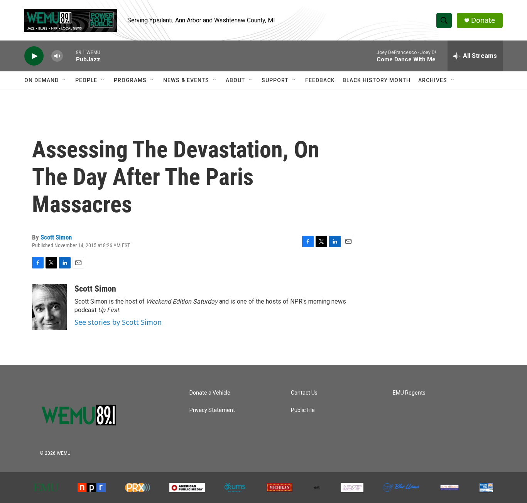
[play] (34, 56)
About (235, 80)
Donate (483, 20)
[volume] (57, 56)
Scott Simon (56, 237)
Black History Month (376, 80)
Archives (432, 80)
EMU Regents (409, 393)
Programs (130, 80)
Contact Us (304, 393)
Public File (303, 410)
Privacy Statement (212, 410)
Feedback (320, 80)
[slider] (69, 56)
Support (275, 80)
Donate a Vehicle (209, 393)
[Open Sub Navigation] (64, 80)
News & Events (186, 80)
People (86, 80)
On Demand (41, 80)
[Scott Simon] (49, 307)
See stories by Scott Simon (118, 322)
